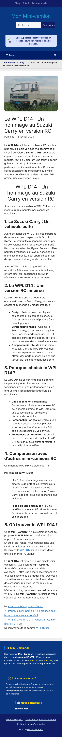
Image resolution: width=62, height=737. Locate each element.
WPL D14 (48, 660)
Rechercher (49, 25)
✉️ (21, 708)
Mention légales (14, 719)
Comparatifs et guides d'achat (25, 606)
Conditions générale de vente (41, 719)
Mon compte (39, 3)
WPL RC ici (42, 628)
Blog (17, 3)
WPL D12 (34, 660)
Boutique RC (10, 62)
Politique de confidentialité (31, 724)
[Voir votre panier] (55, 55)
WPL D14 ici (27, 550)
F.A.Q (26, 3)
